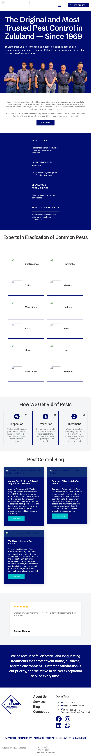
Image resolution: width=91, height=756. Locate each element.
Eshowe (50, 738)
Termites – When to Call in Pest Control (66, 482)
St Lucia (73, 738)
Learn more (16, 518)
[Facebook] (59, 719)
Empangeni (10, 738)
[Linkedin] (59, 725)
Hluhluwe (61, 738)
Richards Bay (25, 738)
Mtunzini (39, 738)
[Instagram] (68, 719)
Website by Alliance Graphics (14, 748)
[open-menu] (57, 5)
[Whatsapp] (68, 725)
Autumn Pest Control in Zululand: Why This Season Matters (23, 482)
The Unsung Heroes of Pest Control (20, 542)
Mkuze (82, 738)
